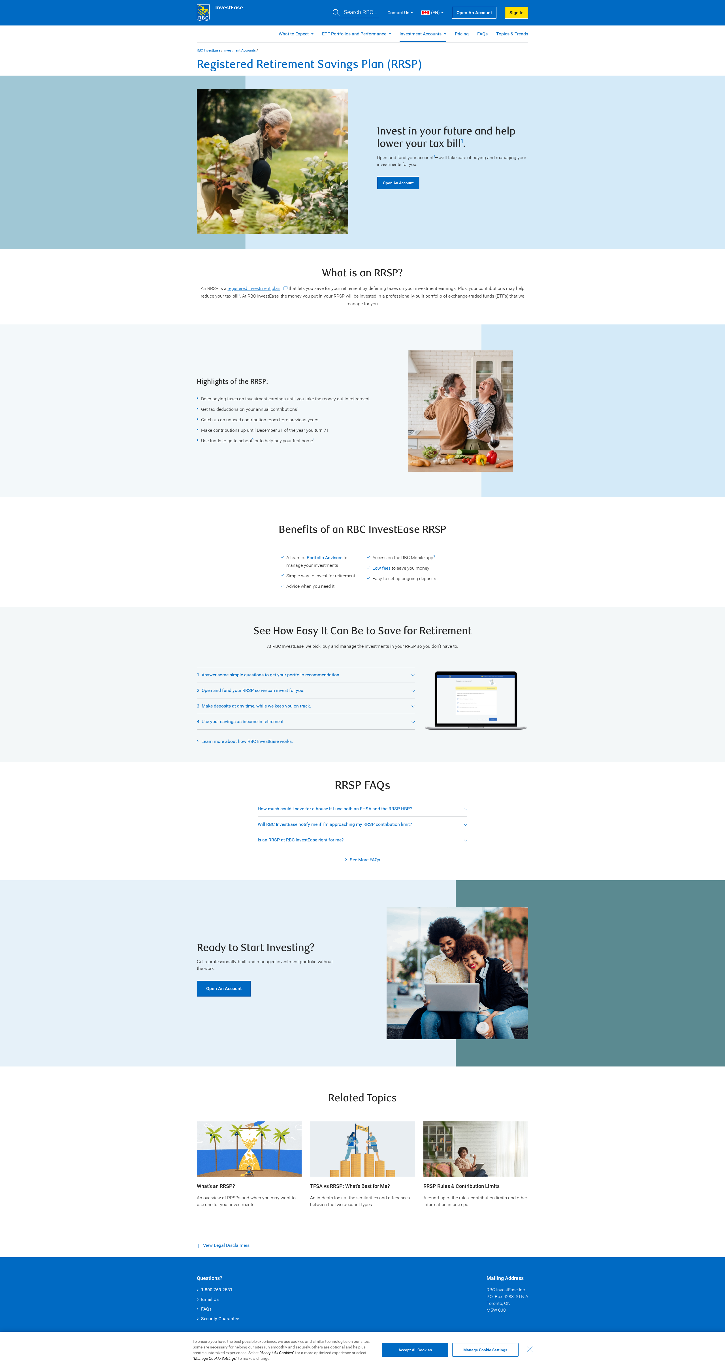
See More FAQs (365, 859)
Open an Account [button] (398, 183)
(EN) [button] (435, 12)
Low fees (381, 568)
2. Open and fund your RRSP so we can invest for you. (250, 690)
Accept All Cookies (415, 1350)
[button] (356, 13)
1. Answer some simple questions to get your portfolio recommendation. (268, 674)
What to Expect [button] (294, 34)
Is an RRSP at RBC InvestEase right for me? (301, 840)
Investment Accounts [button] (421, 34)
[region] (362, 1350)
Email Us (210, 1299)
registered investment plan (254, 288)
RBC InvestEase (208, 50)
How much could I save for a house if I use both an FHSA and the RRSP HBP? (335, 808)
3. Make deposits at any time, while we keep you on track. (254, 706)
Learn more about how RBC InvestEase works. (247, 741)
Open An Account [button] (224, 988)
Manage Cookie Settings (485, 1350)
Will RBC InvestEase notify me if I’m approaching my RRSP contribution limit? (335, 824)
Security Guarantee (220, 1318)
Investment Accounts (239, 50)
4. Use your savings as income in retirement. (241, 721)
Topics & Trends (512, 34)
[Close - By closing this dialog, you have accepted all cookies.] (530, 1349)
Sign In (516, 12)
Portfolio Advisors (324, 557)
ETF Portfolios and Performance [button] (354, 34)
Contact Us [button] (398, 12)
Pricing (462, 34)
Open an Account (474, 12)
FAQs (482, 34)
